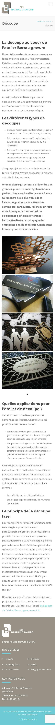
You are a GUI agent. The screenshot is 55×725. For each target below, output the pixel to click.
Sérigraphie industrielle (41, 669)
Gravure (9, 659)
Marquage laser (13, 664)
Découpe (35, 659)
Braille (34, 664)
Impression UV (12, 669)
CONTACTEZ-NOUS (28, 719)
